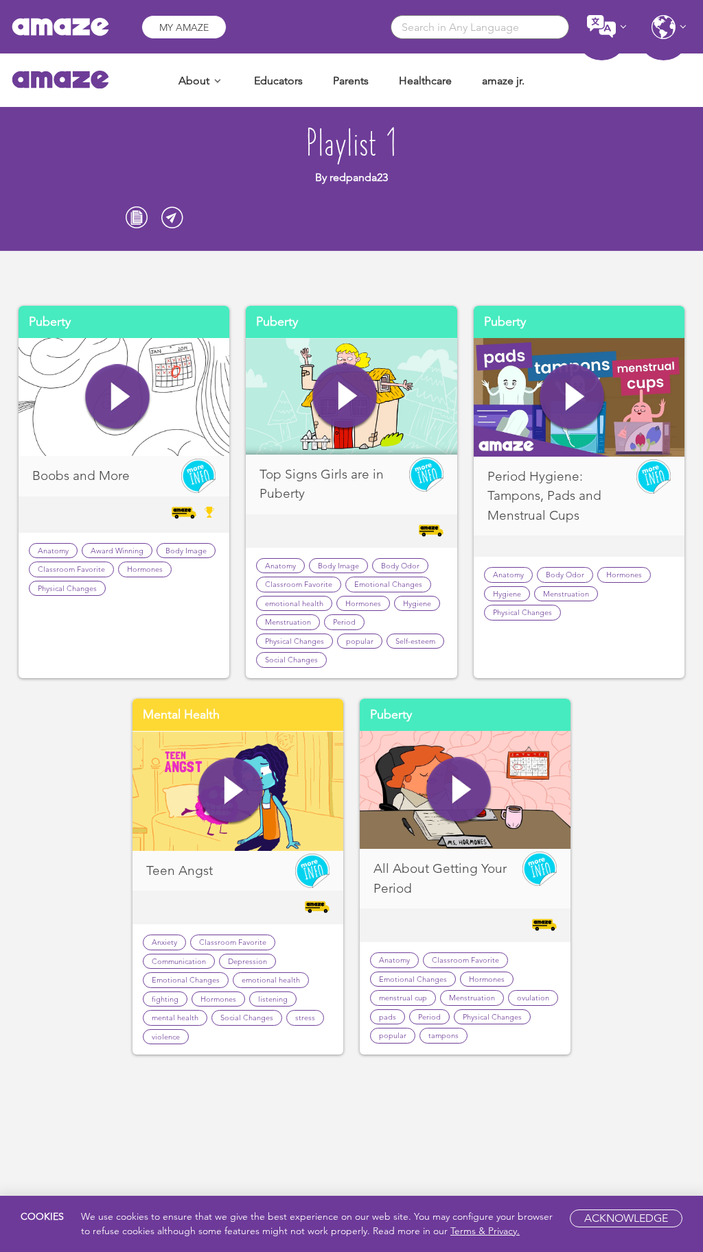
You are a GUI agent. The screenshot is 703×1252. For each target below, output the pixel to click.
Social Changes (291, 659)
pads (387, 1017)
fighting (165, 999)
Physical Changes (67, 588)
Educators (278, 80)
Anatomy (53, 550)
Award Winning (117, 550)
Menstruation (288, 622)
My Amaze (184, 27)
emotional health (294, 603)
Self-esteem (415, 641)
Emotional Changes (388, 584)
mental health (175, 1017)
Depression (247, 961)
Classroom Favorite (71, 569)
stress (305, 1017)
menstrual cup (403, 997)
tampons (443, 1035)
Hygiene (417, 603)
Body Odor (400, 565)
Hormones (145, 569)
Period (344, 622)
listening (273, 999)
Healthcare (425, 80)
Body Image (186, 550)
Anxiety (164, 942)
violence (166, 1037)
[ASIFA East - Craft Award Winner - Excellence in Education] (209, 512)
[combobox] (480, 27)
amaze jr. (503, 80)
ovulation (533, 997)
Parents (351, 80)
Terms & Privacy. (485, 1231)
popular (359, 641)
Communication (179, 961)
